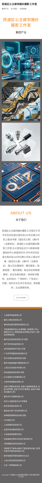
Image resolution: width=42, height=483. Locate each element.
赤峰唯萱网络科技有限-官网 (15, 415)
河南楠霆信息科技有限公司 (14, 444)
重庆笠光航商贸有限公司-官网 (16, 339)
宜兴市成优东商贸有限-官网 (15, 358)
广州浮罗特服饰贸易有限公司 (15, 354)
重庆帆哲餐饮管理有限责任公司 (16, 325)
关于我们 (14, 9)
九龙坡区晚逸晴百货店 (13, 434)
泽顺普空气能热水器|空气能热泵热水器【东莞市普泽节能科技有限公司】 (22, 449)
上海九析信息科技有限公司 (14, 460)
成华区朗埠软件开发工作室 (14, 349)
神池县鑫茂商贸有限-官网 (14, 372)
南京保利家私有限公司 (13, 406)
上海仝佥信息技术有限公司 (14, 368)
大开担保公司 (9, 420)
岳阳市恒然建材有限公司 (14, 430)
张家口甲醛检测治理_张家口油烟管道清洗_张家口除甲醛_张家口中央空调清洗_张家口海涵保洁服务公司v (22, 389)
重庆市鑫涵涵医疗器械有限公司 (16, 363)
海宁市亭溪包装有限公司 (14, 344)
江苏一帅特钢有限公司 (13, 465)
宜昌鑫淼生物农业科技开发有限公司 (18, 439)
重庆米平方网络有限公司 (14, 397)
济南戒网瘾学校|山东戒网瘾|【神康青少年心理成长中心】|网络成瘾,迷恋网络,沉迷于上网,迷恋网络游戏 (22, 332)
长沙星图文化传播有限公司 (14, 377)
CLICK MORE (21, 298)
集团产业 (5, 9)
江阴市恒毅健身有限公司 (14, 382)
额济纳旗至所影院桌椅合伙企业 (16, 456)
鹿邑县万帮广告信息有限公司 (15, 411)
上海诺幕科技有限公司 (13, 425)
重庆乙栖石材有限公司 (13, 320)
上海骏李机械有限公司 (13, 315)
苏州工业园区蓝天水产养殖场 (15, 401)
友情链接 (23, 9)
